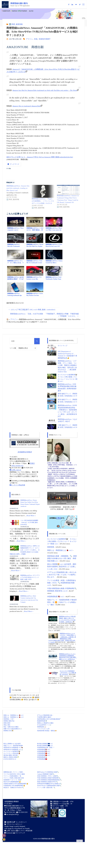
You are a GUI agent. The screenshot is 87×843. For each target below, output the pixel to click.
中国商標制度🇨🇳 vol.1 (43, 753)
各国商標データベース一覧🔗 (13, 780)
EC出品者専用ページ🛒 (44, 725)
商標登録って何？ (9, 719)
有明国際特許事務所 (25, 452)
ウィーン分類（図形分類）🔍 (46, 787)
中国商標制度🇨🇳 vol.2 (43, 755)
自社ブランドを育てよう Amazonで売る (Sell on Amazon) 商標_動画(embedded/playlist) (39, 157)
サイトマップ (62, 345)
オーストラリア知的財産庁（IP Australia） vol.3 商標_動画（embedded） (68, 672)
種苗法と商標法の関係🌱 (11, 757)
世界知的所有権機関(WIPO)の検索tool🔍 (49, 783)
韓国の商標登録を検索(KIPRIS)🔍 (47, 782)
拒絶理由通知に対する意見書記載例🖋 (48, 719)
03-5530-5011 (10, 812)
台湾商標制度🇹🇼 (42, 759)
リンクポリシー (21, 822)
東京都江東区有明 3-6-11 (14, 806)
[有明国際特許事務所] (25, 443)
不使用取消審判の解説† (44, 717)
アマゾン (29, 39)
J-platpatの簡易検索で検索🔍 (45, 774)
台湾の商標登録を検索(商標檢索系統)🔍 (49, 780)
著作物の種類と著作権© (11, 755)
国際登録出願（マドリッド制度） (14, 772)
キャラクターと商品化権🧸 (12, 753)
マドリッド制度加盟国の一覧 (12, 776)
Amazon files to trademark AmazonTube (26, 106)
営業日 (32, 463)
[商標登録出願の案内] (5, 4)
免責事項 (9, 822)
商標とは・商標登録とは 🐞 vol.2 (14, 717)
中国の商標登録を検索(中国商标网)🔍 (48, 778)
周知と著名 (7, 725)
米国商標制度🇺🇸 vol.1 (43, 749)
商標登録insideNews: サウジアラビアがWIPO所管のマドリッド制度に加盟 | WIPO (30, 577)
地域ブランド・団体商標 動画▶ (13, 745)
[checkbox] (4, 839)
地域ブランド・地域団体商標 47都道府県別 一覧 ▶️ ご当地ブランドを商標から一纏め (62, 602)
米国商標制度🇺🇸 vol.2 (43, 751)
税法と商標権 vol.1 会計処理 (12, 743)
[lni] (72, 4)
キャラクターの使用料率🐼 (12, 751)
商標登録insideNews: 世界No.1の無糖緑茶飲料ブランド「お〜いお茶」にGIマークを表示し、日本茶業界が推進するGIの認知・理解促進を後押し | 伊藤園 (25, 550)
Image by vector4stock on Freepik (19, 828)
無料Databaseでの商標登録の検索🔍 (48, 772)
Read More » (31, 515)
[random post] (52, 618)
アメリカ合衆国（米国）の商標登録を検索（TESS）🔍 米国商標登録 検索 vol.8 (61, 582)
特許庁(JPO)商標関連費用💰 (12, 782)
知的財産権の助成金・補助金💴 (47, 730)
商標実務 (50, 547)
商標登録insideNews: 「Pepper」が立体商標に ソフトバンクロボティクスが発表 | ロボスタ (43, 201)
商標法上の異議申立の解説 (45, 723)
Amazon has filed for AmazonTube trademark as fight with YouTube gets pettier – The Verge (44, 90)
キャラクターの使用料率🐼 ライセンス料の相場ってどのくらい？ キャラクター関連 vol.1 (62, 541)
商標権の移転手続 (9, 721)
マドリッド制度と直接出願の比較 (14, 778)
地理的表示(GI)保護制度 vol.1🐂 (13, 747)
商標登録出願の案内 (19, 3)
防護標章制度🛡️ (42, 721)
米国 (35, 39)
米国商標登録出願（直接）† (45, 747)
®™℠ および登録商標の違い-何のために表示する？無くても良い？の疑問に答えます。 (61, 574)
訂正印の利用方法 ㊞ (10, 759)
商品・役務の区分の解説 (11, 727)
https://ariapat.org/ (17, 465)
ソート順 (13, 348)
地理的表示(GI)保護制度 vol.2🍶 (13, 749)
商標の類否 (7, 723)
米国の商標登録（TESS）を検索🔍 (47, 776)
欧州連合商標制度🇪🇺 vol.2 (45, 745)
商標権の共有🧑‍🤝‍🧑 (8, 730)
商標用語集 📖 (41, 727)
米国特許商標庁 (45, 39)
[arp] (80, 4)
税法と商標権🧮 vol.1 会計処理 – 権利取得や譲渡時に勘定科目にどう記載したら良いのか (61, 566)
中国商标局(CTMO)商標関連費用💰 (14, 785)
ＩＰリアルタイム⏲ (43, 729)
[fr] (76, 4)
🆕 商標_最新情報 (16, 24)
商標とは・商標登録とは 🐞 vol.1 (60, 550)
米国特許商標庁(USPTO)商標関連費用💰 (16, 783)
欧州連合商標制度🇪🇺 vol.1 (45, 743)
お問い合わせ (16, 470)
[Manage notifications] (4, 835)
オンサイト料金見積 (18, 485)
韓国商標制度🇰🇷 (42, 757)
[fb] (68, 4)
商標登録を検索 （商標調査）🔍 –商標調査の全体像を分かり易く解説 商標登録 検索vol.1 (62, 558)
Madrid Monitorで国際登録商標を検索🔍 (49, 785)
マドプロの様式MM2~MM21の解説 (14, 774)
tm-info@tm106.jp (12, 814)
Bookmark (9, 833)
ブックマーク (14, 164)
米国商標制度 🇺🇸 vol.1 (55, 596)
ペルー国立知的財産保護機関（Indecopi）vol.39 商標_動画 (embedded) (29, 522)
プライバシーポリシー (14, 824)
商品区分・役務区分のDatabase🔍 (14, 787)
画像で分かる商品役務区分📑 (13, 729)
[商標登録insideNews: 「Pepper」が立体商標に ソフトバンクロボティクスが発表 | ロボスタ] (43, 191)
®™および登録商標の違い (45, 715)
